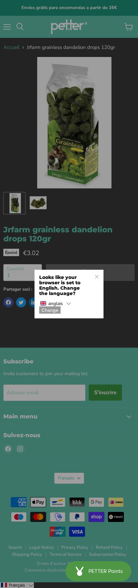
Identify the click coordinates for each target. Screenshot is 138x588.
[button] (55, 303)
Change (50, 309)
